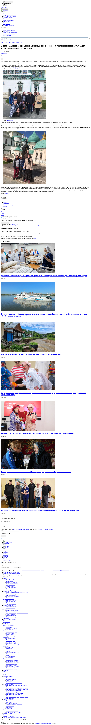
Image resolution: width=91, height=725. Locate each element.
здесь (35, 220)
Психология (6, 637)
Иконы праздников (10, 601)
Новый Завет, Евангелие (12, 579)
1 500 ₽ (2, 213)
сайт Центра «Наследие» (18, 68)
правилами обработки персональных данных (33, 570)
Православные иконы (8, 599)
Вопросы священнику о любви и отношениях (17, 695)
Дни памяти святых (11, 595)
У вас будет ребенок (11, 615)
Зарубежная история (11, 635)
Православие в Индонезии (12, 667)
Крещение (8, 700)
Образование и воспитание (10, 620)
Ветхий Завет (9, 581)
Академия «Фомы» (8, 17)
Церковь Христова (7, 713)
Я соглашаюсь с (10, 224)
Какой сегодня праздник (9, 30)
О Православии (10, 629)
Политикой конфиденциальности (46, 225)
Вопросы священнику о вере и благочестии (16, 685)
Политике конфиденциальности (43, 723)
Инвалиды (6, 202)
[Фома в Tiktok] (5, 545)
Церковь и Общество (8, 716)
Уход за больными (10, 639)
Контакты (5, 555)
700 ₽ (2, 211)
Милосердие (6, 203)
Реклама (5, 553)
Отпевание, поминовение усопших (14, 704)
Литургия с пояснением (12, 711)
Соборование (9, 707)
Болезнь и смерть (10, 638)
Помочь (6, 7)
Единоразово (5, 218)
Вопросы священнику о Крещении (14, 694)
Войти (10, 39)
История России (10, 634)
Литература (9, 648)
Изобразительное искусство (13, 652)
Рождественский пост (11, 677)
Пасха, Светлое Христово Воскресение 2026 (17, 592)
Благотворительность (18, 42)
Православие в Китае (11, 669)
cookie (16, 575)
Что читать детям (10, 614)
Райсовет (5, 31)
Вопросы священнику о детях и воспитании (17, 613)
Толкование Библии (11, 587)
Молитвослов (6, 21)
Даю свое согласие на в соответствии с (28, 225)
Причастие (9, 702)
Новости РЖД (6, 623)
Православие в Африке (11, 661)
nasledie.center (10, 120)
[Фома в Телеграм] (6, 543)
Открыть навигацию (8, 1)
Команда (5, 556)
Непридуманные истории (9, 15)
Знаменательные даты (11, 632)
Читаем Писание (10, 586)
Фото (4, 673)
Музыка (8, 651)
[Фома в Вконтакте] (6, 541)
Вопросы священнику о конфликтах (15, 693)
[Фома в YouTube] (6, 546)
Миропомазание (10, 706)
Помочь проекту (4, 222)
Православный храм (8, 605)
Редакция (6, 193)
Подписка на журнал (8, 25)
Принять (54, 723)
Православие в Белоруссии (12, 662)
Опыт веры (9, 627)
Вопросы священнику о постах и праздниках (17, 597)
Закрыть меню (4, 8)
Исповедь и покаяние (11, 703)
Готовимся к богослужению (10, 709)
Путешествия (6, 622)
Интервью (5, 670)
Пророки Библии (10, 585)
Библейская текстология (12, 583)
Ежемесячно (14, 218)
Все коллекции (7, 35)
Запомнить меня (6, 533)
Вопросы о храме (10, 698)
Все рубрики (6, 24)
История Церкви (10, 633)
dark (4, 53)
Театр (7, 655)
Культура (5, 646)
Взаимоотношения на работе (13, 644)
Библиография (9, 590)
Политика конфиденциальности (11, 572)
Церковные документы (9, 714)
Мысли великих (10, 657)
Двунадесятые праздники (12, 594)
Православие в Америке (12, 660)
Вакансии (5, 557)
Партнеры (5, 558)
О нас (4, 551)
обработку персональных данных (21, 225)
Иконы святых (9, 602)
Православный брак (11, 643)
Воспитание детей (7, 609)
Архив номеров (7, 560)
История (5, 630)
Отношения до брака (11, 642)
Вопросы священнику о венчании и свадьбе (17, 686)
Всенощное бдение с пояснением (14, 712)
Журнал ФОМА (4, 42)
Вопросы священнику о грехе (13, 690)
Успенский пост (10, 680)
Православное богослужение (10, 32)
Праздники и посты (8, 676)
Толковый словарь (10, 656)
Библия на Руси (10, 588)
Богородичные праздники (12, 596)
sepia (6, 53)
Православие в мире (8, 658)
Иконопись (9, 650)
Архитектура (9, 647)
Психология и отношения (9, 16)
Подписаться (17, 567)
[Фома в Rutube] (5, 547)
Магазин (5, 552)
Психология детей (10, 611)
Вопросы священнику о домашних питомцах (17, 689)
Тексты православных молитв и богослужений (14, 717)
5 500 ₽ (2, 215)
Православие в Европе (11, 665)
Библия (5, 578)
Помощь (5, 206)
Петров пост (9, 681)
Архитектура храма (11, 606)
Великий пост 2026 (11, 679)
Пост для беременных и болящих (14, 683)
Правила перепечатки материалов (11, 573)
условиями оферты (14, 224)
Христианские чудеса (11, 628)
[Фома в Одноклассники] (7, 542)
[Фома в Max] (5, 548)
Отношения (6, 618)
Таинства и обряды (8, 699)
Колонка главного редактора (10, 619)
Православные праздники (9, 591)
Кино (7, 653)
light (2, 53)
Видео (4, 674)
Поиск (5, 4)
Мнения (5, 671)
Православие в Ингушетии (12, 666)
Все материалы (7, 22)
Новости (5, 19)
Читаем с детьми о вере (9, 34)
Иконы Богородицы (11, 600)
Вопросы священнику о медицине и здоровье (17, 697)
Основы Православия (8, 13)
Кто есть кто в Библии (11, 582)
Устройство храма (10, 608)
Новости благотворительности (10, 205)
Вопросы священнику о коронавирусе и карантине (18, 692)
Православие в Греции (11, 664)
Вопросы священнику (8, 20)
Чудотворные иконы (11, 604)
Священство (9, 708)
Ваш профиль (7, 3)
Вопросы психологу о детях (13, 616)
